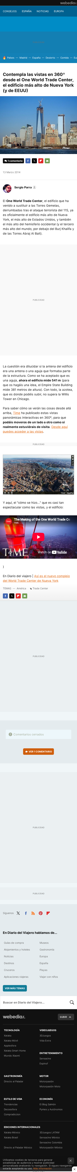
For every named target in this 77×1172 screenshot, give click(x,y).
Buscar (72, 1002)
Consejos (10, 11)
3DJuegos (45, 1035)
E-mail (47, 160)
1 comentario (15, 160)
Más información (42, 1168)
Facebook (27, 160)
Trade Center (40, 588)
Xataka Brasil (11, 1137)
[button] (24, 187)
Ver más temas (15, 988)
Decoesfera (10, 1109)
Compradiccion (12, 1114)
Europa (59, 11)
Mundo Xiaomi (12, 1055)
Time (16, 413)
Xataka (7, 1035)
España (27, 11)
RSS (33, 913)
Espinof (44, 1063)
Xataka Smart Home (15, 1050)
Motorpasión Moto (50, 1086)
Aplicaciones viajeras (16, 976)
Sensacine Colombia (51, 1142)
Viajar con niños (49, 976)
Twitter (34, 160)
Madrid (23, 57)
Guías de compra (14, 942)
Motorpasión (47, 1081)
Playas (43, 969)
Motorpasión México (51, 1147)
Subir (63, 1016)
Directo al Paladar (13, 1081)
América (21, 588)
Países (10, 57)
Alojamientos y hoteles (17, 949)
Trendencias (11, 1104)
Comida (64, 57)
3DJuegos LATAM (49, 1132)
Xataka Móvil (11, 1040)
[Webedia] (68, 3)
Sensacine (45, 1058)
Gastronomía (47, 949)
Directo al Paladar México (18, 1147)
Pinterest (41, 913)
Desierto (50, 57)
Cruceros (9, 969)
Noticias (43, 11)
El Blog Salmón (48, 1104)
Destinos (9, 963)
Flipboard (40, 160)
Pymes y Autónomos (51, 1109)
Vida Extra (45, 1040)
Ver (40, 751)
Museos (44, 942)
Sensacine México (50, 1137)
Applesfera (10, 1045)
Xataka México (12, 1132)
